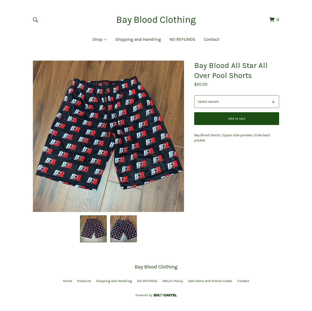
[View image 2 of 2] (123, 228)
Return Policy (173, 281)
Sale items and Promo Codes (210, 281)
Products (84, 281)
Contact (211, 39)
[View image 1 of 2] (93, 228)
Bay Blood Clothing (156, 19)
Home (67, 281)
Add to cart (236, 118)
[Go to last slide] (38, 136)
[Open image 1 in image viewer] (108, 136)
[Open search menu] (35, 20)
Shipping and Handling (138, 39)
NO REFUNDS (182, 39)
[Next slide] (178, 136)
